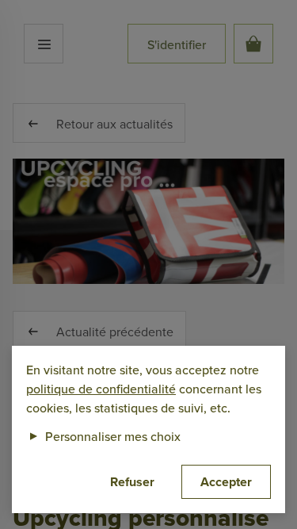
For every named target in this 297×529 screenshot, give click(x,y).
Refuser (132, 482)
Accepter (226, 482)
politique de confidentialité (101, 388)
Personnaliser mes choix (103, 436)
